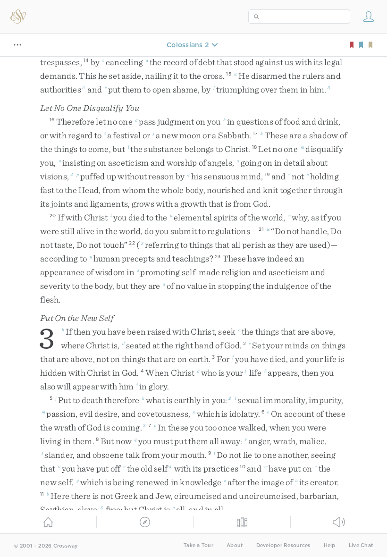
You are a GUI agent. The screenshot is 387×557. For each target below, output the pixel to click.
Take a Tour (198, 545)
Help (330, 545)
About (235, 545)
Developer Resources (283, 545)
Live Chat (361, 545)
